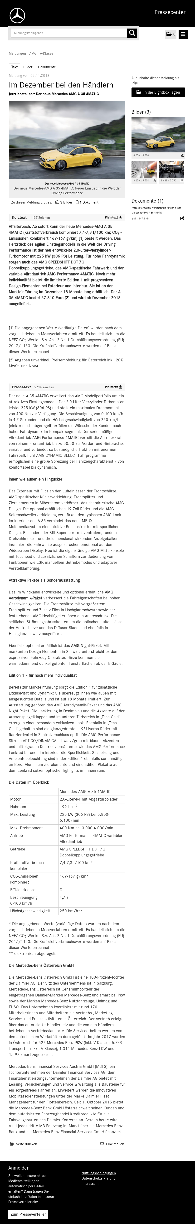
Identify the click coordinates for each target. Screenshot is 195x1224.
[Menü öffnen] (183, 34)
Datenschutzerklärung (98, 1178)
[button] (170, 34)
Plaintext (112, 217)
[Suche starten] (132, 33)
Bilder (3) (141, 112)
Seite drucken (26, 1144)
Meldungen (17, 53)
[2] (12, 360)
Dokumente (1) (147, 201)
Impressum (90, 1183)
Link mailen (115, 1144)
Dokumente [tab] (47, 67)
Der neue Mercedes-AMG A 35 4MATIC (67, 183)
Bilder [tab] (27, 67)
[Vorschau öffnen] (67, 140)
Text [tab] (14, 67)
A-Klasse (46, 53)
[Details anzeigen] (182, 155)
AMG (33, 53)
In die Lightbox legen (161, 92)
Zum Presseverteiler (28, 1214)
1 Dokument (88, 202)
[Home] (16, 15)
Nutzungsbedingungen (99, 1173)
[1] (12, 328)
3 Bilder (66, 202)
